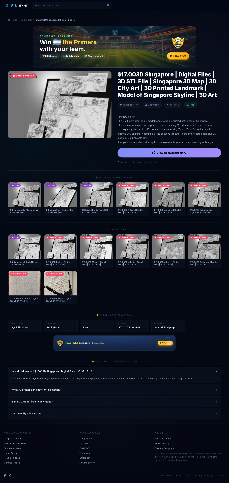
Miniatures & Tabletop (15, 443)
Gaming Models (12, 462)
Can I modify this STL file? (27, 413)
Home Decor (10, 453)
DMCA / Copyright (164, 448)
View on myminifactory (171, 152)
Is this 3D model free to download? (32, 401)
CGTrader (84, 457)
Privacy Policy (162, 443)
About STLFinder (163, 438)
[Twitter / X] (9, 475)
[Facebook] (5, 475)
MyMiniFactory (87, 462)
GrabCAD (84, 448)
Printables (84, 453)
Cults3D (83, 443)
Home (13, 19)
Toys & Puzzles (12, 457)
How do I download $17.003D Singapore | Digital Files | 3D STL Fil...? (51, 371)
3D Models (26, 19)
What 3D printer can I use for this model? (35, 389)
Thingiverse (85, 438)
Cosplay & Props (12, 438)
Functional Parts (12, 448)
